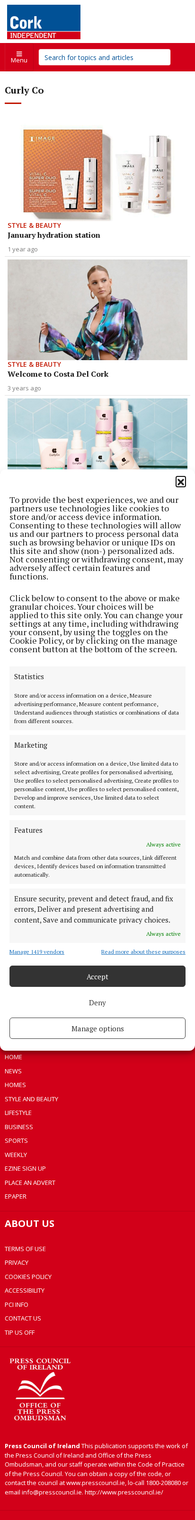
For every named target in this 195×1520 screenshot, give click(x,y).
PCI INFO (16, 1304)
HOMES (15, 1084)
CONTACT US (23, 1318)
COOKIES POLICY (28, 1276)
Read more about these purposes (143, 951)
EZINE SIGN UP (25, 1168)
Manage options (97, 1028)
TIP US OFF (20, 1332)
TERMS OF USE (25, 1248)
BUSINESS (19, 1127)
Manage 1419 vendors (36, 951)
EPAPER (16, 1196)
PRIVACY (16, 1262)
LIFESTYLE (18, 1112)
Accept (97, 976)
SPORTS (16, 1140)
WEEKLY (16, 1154)
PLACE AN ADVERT (30, 1182)
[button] (181, 481)
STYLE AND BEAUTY (31, 1099)
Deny (97, 1002)
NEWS (13, 1071)
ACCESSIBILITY (24, 1290)
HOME (13, 1057)
